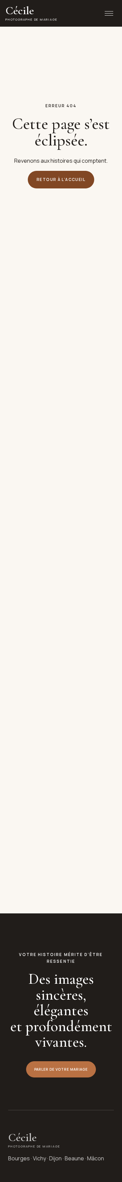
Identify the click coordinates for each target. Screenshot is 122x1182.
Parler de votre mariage (61, 1069)
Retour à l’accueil (61, 179)
